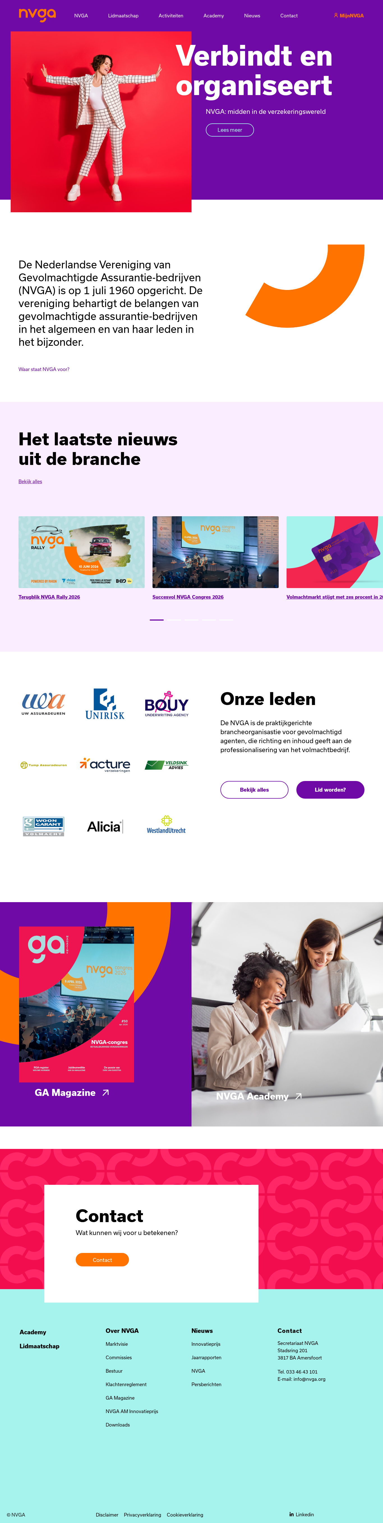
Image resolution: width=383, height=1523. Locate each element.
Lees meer (230, 130)
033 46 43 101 (302, 1371)
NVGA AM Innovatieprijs (132, 1411)
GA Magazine (66, 1092)
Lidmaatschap (39, 1346)
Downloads (118, 1424)
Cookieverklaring (185, 1514)
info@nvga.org (310, 1379)
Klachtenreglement (126, 1384)
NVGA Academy (253, 1096)
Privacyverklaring (142, 1514)
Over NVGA (122, 1330)
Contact (102, 1260)
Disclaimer (107, 1514)
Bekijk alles (30, 481)
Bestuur (114, 1371)
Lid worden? (330, 790)
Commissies (119, 1357)
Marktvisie (117, 1344)
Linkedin (305, 1514)
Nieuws (202, 1330)
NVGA (198, 1371)
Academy (33, 1332)
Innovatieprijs (206, 1344)
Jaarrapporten (207, 1357)
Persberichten (207, 1384)
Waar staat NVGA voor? (44, 369)
